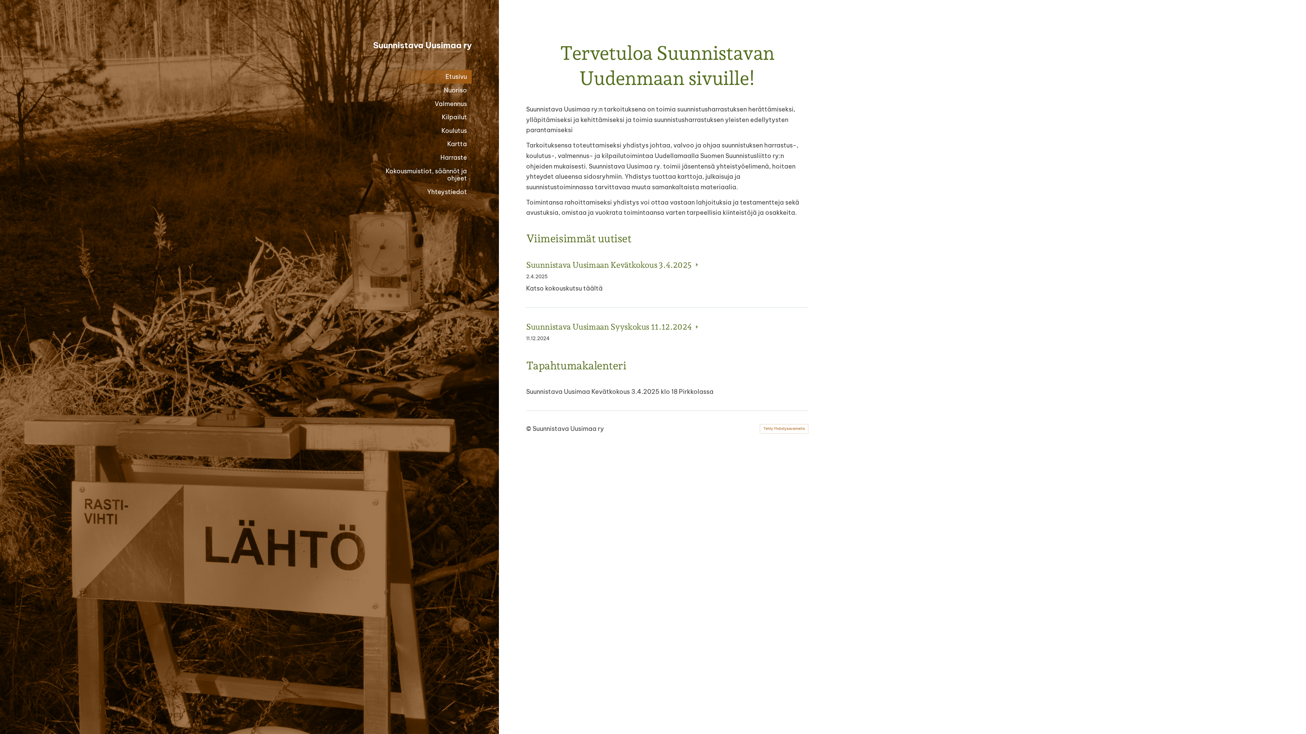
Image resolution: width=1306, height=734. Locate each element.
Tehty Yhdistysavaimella (784, 428)
